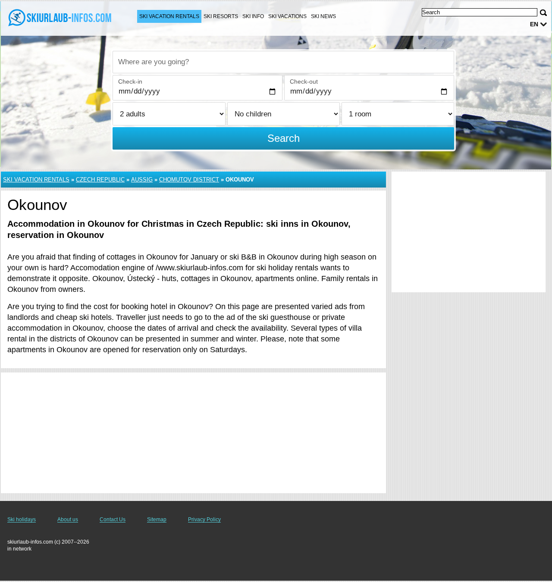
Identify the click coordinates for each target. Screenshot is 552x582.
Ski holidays (21, 519)
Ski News (323, 16)
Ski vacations (287, 16)
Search (283, 138)
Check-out (304, 81)
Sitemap (156, 519)
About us (67, 519)
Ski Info (253, 16)
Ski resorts (221, 16)
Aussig (142, 179)
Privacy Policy (204, 519)
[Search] (543, 12)
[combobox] (283, 62)
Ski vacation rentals (169, 16)
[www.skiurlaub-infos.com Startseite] (60, 18)
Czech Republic (100, 179)
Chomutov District (189, 179)
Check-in (130, 81)
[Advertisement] (193, 432)
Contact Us (112, 519)
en (534, 24)
